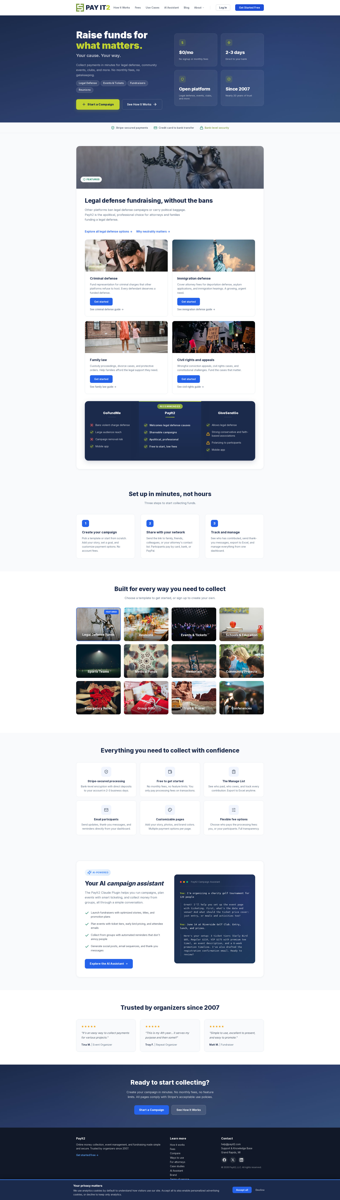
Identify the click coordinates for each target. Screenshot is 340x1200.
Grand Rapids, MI (230, 1152)
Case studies (177, 1166)
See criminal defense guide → (107, 309)
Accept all (242, 1189)
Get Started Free (249, 7)
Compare (175, 1153)
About (198, 7)
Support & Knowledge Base (236, 1148)
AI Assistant (171, 7)
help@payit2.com (231, 1144)
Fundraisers (137, 83)
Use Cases (152, 7)
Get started (101, 301)
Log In (223, 7)
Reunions (85, 89)
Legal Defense (88, 83)
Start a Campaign (100, 104)
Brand (173, 1175)
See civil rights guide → (190, 386)
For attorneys (177, 1162)
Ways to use (177, 1157)
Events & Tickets (113, 83)
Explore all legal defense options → (108, 231)
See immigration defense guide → (196, 309)
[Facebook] (224, 1160)
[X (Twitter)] (233, 1160)
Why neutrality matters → (153, 231)
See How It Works (139, 104)
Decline (260, 1189)
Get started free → (87, 1155)
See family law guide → (103, 386)
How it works (177, 1144)
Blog (186, 7)
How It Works (122, 7)
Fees (138, 7)
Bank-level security (217, 127)
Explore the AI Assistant (107, 963)
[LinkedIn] (241, 1160)
